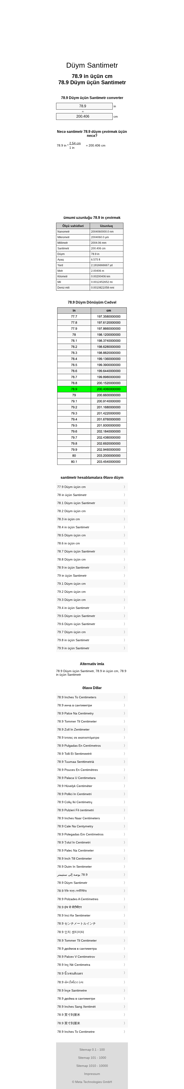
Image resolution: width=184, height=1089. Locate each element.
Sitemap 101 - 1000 (92, 1057)
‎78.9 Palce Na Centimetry (75, 713)
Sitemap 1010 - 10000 (92, 1065)
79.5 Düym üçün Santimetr (76, 616)
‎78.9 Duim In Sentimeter (74, 866)
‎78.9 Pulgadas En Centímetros (79, 745)
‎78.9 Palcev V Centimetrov (76, 956)
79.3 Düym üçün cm (71, 600)
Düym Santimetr (92, 65)
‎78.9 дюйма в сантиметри (76, 998)
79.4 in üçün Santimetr (73, 608)
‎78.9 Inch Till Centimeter (74, 858)
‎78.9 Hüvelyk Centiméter (74, 786)
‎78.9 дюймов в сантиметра (77, 948)
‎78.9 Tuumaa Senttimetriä (75, 761)
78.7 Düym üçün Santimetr (76, 551)
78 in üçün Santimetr (72, 495)
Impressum (92, 1074)
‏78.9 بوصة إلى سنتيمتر (72, 874)
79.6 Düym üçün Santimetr (76, 624)
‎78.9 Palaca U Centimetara (76, 778)
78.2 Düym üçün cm (71, 511)
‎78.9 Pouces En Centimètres (77, 770)
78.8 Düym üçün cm (71, 559)
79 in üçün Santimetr (72, 575)
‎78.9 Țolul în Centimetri (73, 842)
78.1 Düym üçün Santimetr (76, 503)
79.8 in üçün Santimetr (73, 640)
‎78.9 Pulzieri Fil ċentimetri (75, 810)
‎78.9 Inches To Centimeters (76, 697)
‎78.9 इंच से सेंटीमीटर (69, 907)
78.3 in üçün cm (68, 519)
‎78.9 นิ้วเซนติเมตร (70, 973)
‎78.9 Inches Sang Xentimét (76, 1006)
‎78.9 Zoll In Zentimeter (73, 729)
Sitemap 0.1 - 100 (92, 1049)
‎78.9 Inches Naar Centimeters (78, 818)
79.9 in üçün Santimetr (73, 648)
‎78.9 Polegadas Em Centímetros (80, 834)
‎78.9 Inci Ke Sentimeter (73, 915)
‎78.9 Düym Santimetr (72, 882)
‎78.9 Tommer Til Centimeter (77, 721)
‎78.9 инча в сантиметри (74, 705)
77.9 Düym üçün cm (71, 487)
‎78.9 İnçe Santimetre (72, 990)
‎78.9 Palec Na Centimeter (75, 850)
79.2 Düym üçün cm (71, 591)
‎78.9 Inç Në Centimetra (73, 964)
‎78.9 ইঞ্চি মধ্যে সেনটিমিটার (72, 891)
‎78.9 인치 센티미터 (70, 932)
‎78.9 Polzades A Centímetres (77, 899)
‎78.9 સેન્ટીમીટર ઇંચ (70, 982)
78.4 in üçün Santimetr (73, 527)
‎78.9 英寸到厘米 (68, 1014)
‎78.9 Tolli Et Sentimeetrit (74, 753)
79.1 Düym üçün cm (71, 583)
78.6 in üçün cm (68, 543)
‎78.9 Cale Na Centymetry (75, 826)
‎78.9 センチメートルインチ (76, 923)
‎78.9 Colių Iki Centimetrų (74, 802)
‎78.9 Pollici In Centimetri (74, 794)
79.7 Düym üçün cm (71, 632)
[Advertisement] (92, 28)
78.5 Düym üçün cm (71, 535)
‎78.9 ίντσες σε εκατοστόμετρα (78, 737)
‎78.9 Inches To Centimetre (76, 1031)
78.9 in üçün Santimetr (73, 567)
